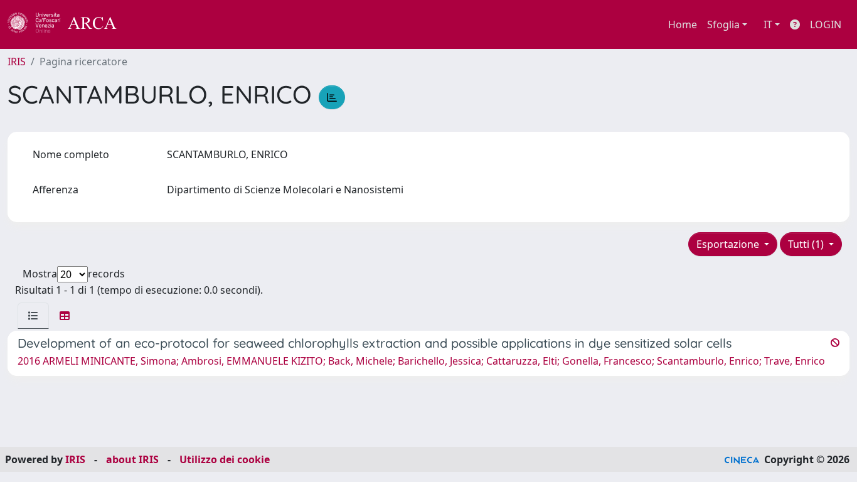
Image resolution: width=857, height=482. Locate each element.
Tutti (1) (807, 244)
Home (682, 24)
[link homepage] (69, 24)
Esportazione (729, 244)
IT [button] (768, 24)
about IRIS (132, 459)
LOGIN (825, 24)
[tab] (33, 316)
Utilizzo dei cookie (224, 459)
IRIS (17, 61)
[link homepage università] (151, 24)
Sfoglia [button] (723, 24)
